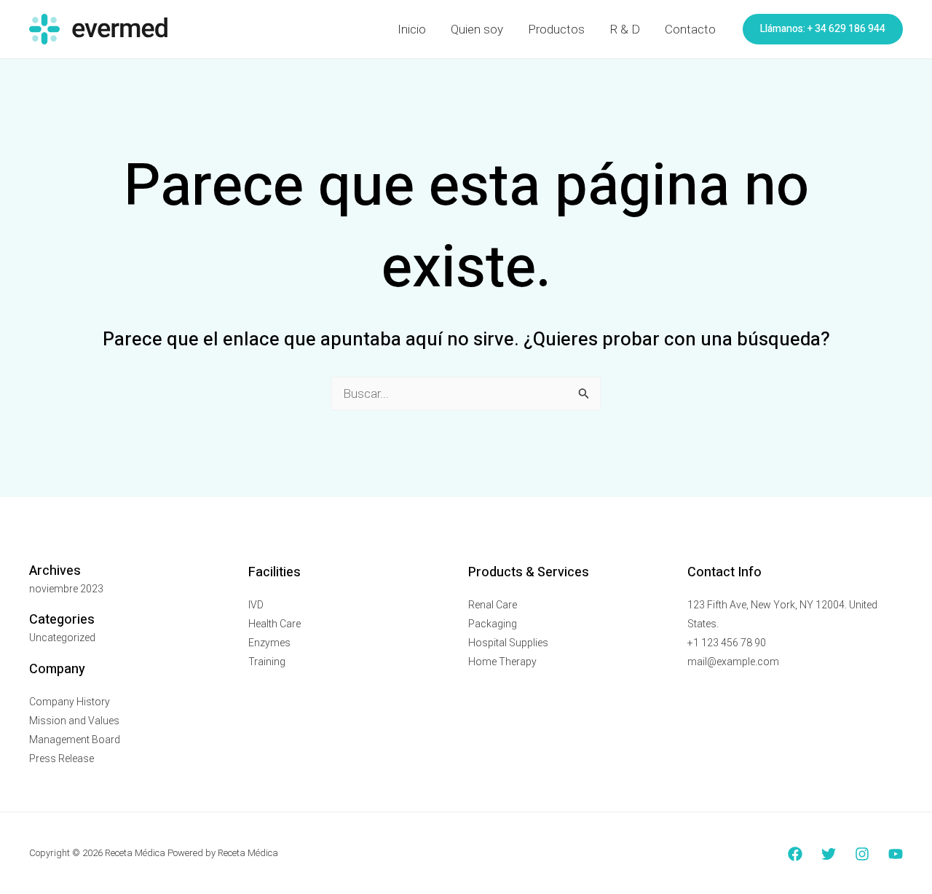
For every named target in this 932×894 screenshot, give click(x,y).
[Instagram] (862, 854)
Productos (556, 29)
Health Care (274, 624)
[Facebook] (795, 854)
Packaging (492, 624)
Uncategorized (62, 637)
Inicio (412, 29)
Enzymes (269, 642)
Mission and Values (74, 720)
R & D (624, 29)
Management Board (74, 739)
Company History (69, 701)
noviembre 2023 (66, 589)
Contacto (690, 29)
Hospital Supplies (508, 642)
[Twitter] (828, 854)
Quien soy (477, 29)
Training (266, 661)
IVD (256, 605)
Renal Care (492, 605)
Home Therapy (502, 661)
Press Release (61, 758)
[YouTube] (895, 854)
